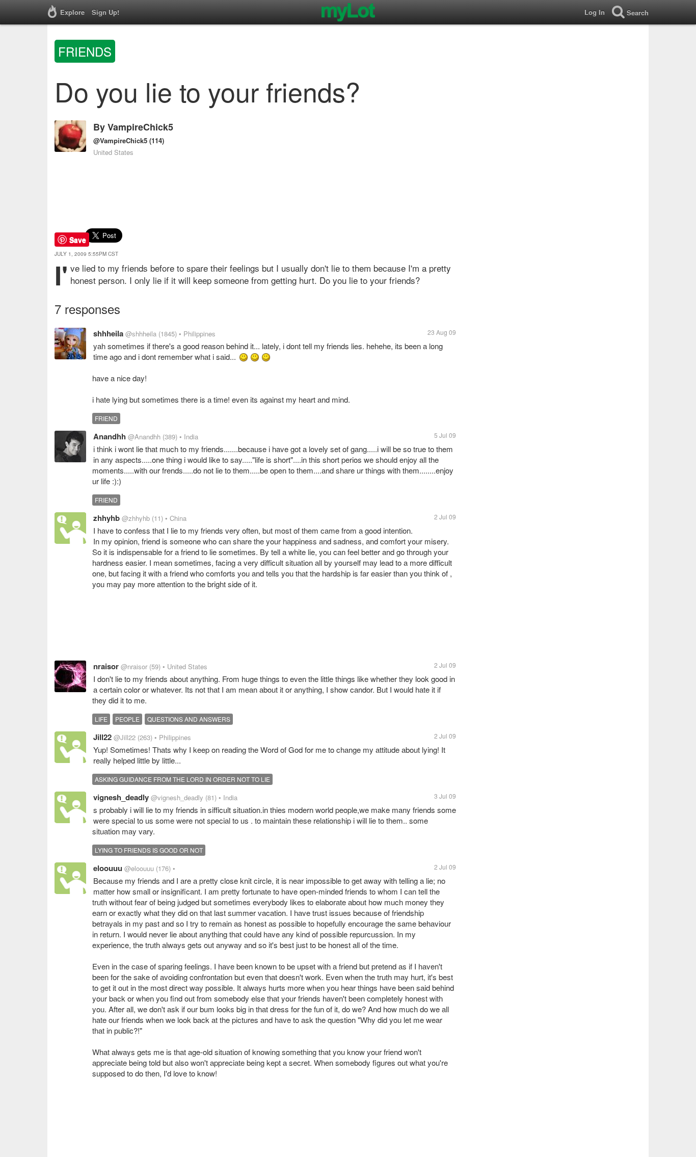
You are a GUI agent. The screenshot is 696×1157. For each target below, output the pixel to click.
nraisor (106, 666)
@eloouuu (139, 868)
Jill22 (102, 737)
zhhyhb (106, 517)
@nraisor (134, 666)
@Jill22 (125, 737)
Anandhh (109, 436)
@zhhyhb (136, 518)
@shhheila (140, 333)
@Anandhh (144, 436)
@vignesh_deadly (177, 797)
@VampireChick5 (120, 140)
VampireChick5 (140, 127)
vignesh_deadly (121, 797)
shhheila (108, 333)
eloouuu (107, 868)
